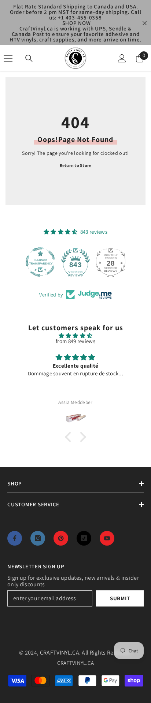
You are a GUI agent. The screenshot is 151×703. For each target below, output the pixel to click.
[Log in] (122, 58)
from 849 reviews (75, 341)
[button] (70, 437)
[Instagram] (37, 538)
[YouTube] (107, 538)
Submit (120, 598)
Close (144, 23)
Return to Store (76, 165)
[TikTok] (84, 538)
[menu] (8, 58)
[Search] (29, 58)
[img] (75, 335)
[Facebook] (14, 538)
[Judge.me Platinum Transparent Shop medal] (40, 262)
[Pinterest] (61, 538)
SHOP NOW (76, 23)
